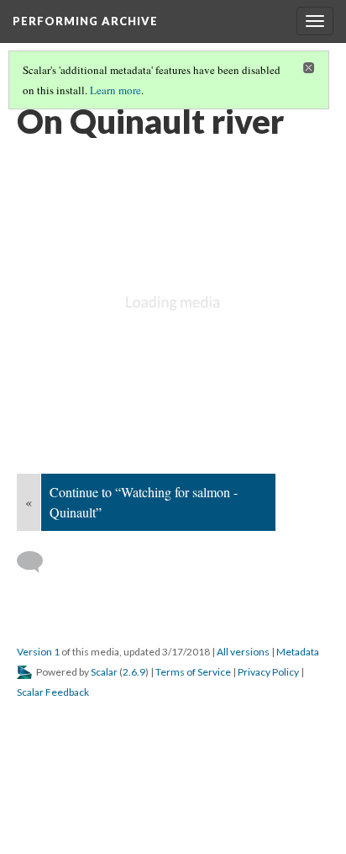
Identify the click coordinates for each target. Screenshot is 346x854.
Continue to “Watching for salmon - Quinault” (144, 502)
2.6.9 (134, 672)
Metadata (297, 651)
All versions (243, 651)
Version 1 (38, 651)
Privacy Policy (268, 672)
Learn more (115, 90)
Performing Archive (85, 21)
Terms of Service (193, 672)
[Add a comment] (37, 562)
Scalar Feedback (53, 692)
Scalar (104, 672)
